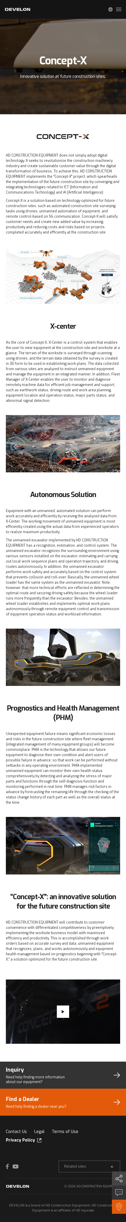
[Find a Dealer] (119, 1207)
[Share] (119, 1178)
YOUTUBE (15, 1166)
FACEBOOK (9, 1166)
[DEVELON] (17, 9)
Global (110, 9)
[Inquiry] (119, 1193)
